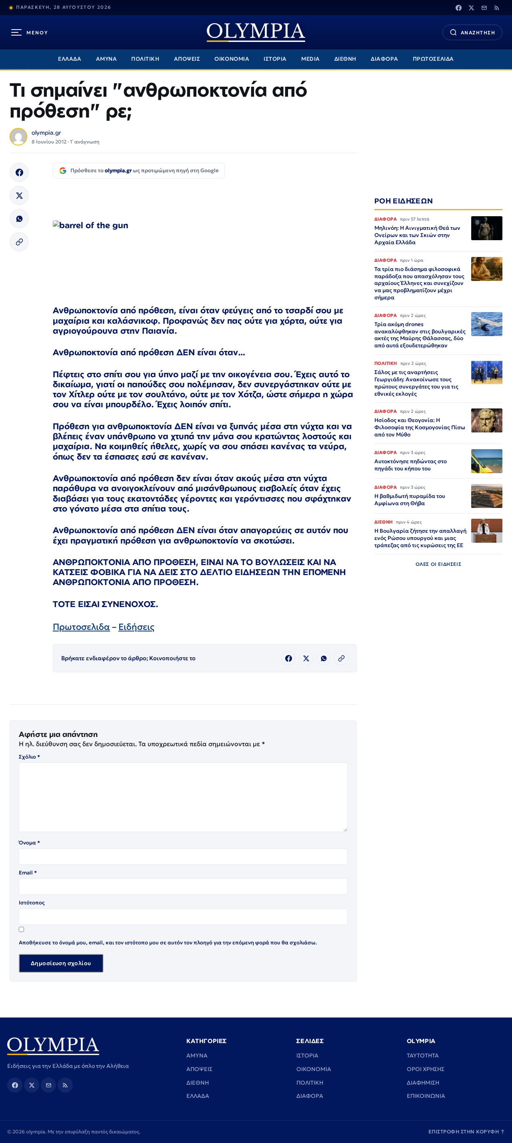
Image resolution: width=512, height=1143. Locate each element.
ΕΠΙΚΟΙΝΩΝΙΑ (426, 1095)
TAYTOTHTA (423, 1055)
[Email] (484, 7)
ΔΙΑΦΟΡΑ (384, 59)
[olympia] (256, 32)
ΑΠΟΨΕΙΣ (187, 59)
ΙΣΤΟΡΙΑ (275, 59)
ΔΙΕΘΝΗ (345, 59)
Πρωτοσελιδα (81, 626)
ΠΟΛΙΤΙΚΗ (145, 59)
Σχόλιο (29, 756)
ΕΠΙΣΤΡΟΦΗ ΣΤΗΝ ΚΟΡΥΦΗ (466, 1132)
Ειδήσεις (136, 626)
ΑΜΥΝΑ (106, 59)
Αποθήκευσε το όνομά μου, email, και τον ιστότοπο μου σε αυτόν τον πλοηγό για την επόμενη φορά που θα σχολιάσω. (168, 942)
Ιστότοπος (32, 902)
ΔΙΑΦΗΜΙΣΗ (423, 1082)
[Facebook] (458, 7)
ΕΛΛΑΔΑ (69, 59)
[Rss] (496, 7)
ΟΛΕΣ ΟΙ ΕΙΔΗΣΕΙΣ (439, 565)
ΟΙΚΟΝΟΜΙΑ (231, 59)
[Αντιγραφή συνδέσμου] (19, 241)
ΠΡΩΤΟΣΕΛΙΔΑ (433, 59)
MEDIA (310, 59)
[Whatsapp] (19, 218)
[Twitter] (471, 7)
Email (28, 872)
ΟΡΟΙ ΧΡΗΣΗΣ (425, 1069)
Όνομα (29, 842)
